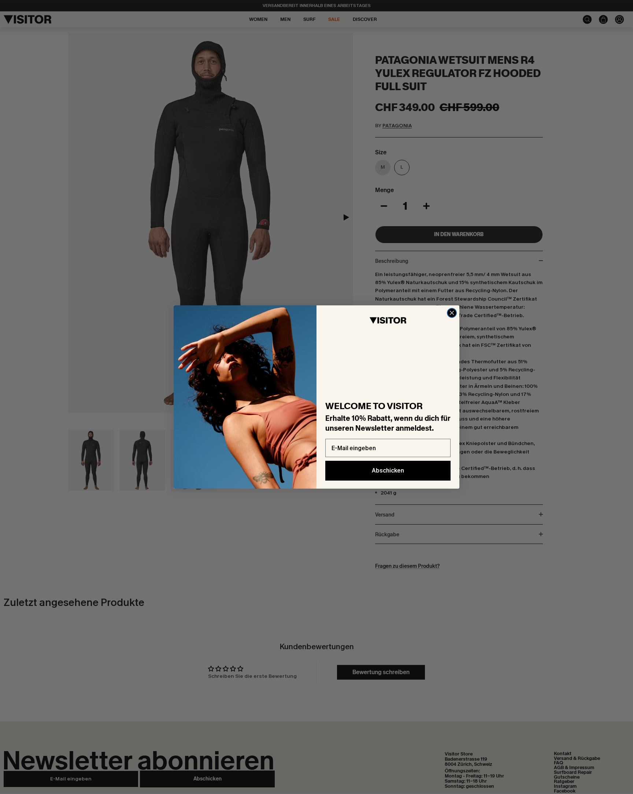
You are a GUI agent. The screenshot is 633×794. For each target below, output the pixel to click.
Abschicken (388, 470)
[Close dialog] (451, 312)
